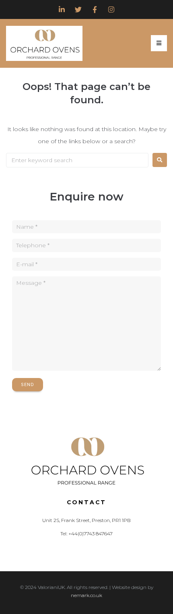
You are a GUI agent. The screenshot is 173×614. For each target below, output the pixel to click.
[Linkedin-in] (61, 9)
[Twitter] (78, 9)
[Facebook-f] (94, 9)
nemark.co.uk (86, 595)
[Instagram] (111, 9)
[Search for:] (77, 160)
